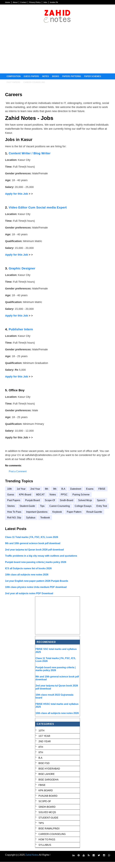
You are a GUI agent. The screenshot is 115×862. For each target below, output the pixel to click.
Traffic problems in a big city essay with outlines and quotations (41, 556)
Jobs (45, 2)
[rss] (89, 855)
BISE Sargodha (48, 779)
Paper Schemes (92, 76)
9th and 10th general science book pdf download (32, 543)
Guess (10, 494)
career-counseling (59, 506)
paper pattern (74, 512)
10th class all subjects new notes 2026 (26, 574)
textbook (45, 517)
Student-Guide (27, 506)
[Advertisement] (57, 51)
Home (7, 2)
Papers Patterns (71, 76)
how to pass (14, 512)
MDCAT (40, 494)
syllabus (30, 517)
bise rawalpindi (48, 828)
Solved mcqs (85, 500)
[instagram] (104, 855)
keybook (57, 512)
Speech (101, 500)
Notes (45, 76)
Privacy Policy (35, 2)
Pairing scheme (81, 494)
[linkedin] (73, 855)
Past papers (13, 82)
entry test (101, 506)
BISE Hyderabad (49, 768)
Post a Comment (18, 471)
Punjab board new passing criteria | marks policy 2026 (35, 562)
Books (55, 76)
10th (9, 489)
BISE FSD (44, 763)
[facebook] (94, 855)
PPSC (64, 494)
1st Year (21, 489)
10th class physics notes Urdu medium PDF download (36, 587)
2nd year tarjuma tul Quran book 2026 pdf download (34, 549)
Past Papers (13, 500)
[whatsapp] (109, 855)
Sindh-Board (66, 500)
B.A (63, 489)
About (15, 2)
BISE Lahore (46, 774)
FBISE (101, 489)
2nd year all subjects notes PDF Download (29, 593)
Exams (89, 489)
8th (46, 489)
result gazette (94, 512)
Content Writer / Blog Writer (29, 153)
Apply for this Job (16, 193)
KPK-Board (25, 494)
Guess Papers (31, 76)
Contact (23, 2)
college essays (83, 506)
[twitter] (99, 855)
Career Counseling (34, 82)
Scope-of (50, 500)
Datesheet (75, 489)
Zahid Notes (31, 855)
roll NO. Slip (14, 517)
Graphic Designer (22, 268)
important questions (36, 512)
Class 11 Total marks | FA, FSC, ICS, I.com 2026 (31, 537)
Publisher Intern (21, 329)
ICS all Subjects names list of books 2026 (28, 568)
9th (54, 489)
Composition (14, 76)
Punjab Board (32, 500)
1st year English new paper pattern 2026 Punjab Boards (36, 581)
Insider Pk (54, 2)
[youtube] (84, 855)
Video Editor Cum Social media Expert (38, 207)
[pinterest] (79, 855)
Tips (42, 506)
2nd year (35, 489)
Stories (11, 506)
